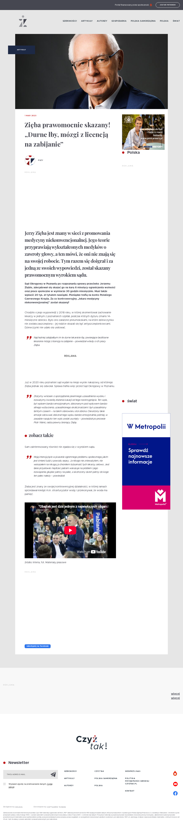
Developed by (40, 807)
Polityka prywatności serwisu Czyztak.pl (137, 781)
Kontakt (129, 791)
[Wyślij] (53, 774)
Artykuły (87, 21)
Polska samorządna (143, 21)
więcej (175, 693)
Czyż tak (99, 771)
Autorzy (102, 21)
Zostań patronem (168, 5)
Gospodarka (119, 21)
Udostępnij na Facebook (38, 646)
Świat (176, 21)
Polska (164, 21)
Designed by (9, 807)
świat (131, 401)
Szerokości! (70, 21)
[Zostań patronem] (175, 773)
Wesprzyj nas (132, 771)
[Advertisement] (70, 201)
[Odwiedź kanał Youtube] (175, 783)
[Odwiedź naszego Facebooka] (175, 793)
